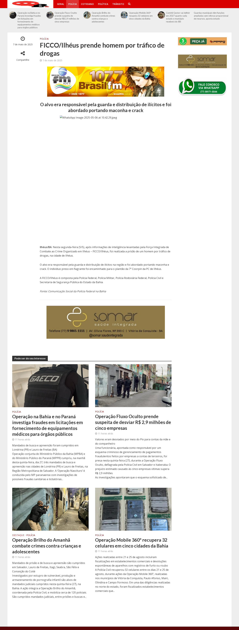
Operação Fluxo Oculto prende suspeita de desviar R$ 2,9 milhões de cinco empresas (67, 17)
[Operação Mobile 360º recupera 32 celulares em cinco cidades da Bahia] (124, 15)
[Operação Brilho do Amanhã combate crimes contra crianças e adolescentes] (87, 15)
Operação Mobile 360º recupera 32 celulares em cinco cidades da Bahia (141, 16)
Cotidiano (87, 4)
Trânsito (118, 4)
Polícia (72, 4)
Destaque (18, 535)
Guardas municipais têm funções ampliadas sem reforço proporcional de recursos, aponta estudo (211, 16)
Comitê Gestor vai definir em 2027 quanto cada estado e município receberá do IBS (178, 17)
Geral (60, 4)
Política (103, 4)
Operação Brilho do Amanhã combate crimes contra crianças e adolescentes (103, 17)
